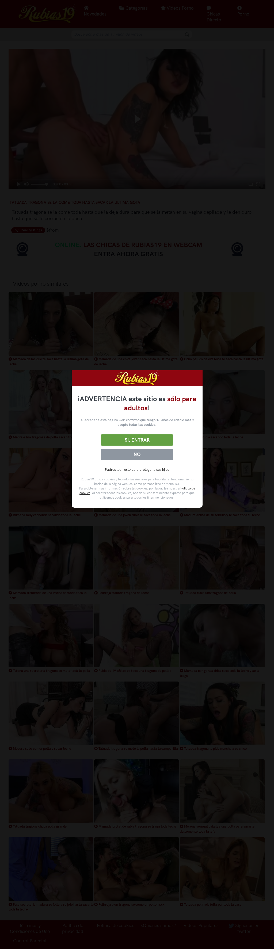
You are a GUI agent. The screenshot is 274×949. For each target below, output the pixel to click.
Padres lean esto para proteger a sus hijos (137, 470)
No (137, 454)
